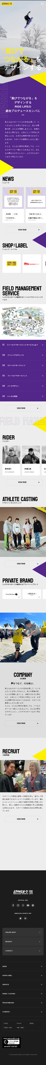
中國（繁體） (21, 1027)
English (19, 1023)
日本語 (6, 1023)
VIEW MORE (22, 230)
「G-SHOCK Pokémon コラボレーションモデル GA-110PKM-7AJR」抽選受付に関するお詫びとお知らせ (13, 218)
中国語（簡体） (8, 1027)
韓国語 (32, 1023)
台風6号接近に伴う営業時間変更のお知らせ (36, 218)
